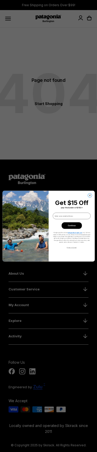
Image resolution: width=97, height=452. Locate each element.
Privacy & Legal (71, 247)
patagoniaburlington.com (75, 232)
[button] (71, 225)
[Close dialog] (90, 195)
